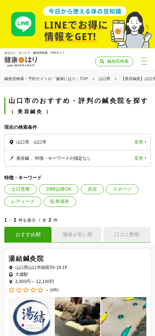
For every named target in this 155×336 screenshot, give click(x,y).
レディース (23, 201)
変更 (138, 142)
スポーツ (122, 189)
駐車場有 (59, 201)
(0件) (54, 290)
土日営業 (20, 189)
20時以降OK (59, 189)
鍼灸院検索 (118, 61)
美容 (92, 189)
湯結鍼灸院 (26, 258)
